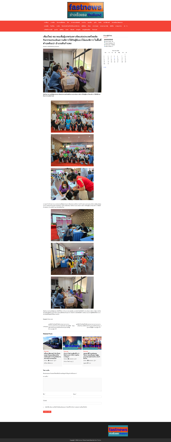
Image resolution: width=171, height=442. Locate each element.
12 (114, 58)
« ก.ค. (104, 67)
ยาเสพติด (46, 26)
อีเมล (74, 394)
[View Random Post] (125, 26)
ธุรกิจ (95, 22)
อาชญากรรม (118, 26)
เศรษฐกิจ (78, 29)
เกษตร (66, 29)
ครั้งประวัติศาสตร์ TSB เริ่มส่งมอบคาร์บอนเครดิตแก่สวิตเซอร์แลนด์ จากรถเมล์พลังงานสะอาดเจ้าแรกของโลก (52, 356)
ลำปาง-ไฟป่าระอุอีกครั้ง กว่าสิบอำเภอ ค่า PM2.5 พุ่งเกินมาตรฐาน (71, 355)
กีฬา (68, 22)
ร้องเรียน (52, 26)
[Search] (127, 26)
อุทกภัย (56, 29)
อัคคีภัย (111, 26)
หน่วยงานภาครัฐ (104, 26)
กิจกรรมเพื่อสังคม (61, 22)
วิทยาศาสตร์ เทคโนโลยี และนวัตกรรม (70, 26)
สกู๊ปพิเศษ (83, 26)
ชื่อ (44, 394)
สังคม (89, 26)
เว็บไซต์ (45, 400)
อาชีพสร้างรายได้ (48, 29)
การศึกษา (46, 22)
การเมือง (53, 22)
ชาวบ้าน (84, 22)
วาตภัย (58, 26)
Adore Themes (97, 440)
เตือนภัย (72, 29)
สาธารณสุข (95, 26)
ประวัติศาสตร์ (106, 22)
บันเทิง (99, 22)
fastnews (57, 46)
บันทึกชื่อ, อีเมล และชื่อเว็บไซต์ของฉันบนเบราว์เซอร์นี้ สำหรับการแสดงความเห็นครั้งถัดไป (66, 407)
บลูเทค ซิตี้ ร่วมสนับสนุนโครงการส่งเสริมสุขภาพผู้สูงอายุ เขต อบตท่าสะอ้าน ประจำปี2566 (91, 356)
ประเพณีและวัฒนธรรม (117, 22)
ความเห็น (45, 376)
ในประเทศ (94, 29)
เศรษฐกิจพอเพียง (86, 29)
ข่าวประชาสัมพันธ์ (75, 22)
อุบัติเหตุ (61, 29)
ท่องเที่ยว (90, 22)
